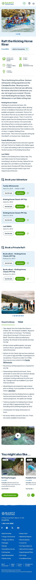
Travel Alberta (28, 571)
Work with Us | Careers (26, 549)
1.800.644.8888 (7, 523)
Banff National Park (8, 555)
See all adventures (10, 495)
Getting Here (6, 552)
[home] (7, 3)
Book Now (20, 193)
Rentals (4, 546)
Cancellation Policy (25, 558)
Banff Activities (6, 533)
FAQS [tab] (20, 322)
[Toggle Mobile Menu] (33, 4)
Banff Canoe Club (4, 564)
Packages (5, 543)
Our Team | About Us (26, 546)
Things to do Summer (8, 536)
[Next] (32, 21)
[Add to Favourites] (28, 193)
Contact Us (23, 543)
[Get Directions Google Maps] (29, 3)
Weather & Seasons (25, 536)
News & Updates (25, 540)
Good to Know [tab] (8, 322)
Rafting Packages (8, 478)
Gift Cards (23, 555)
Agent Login (13, 564)
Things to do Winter (8, 540)
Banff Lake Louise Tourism (16, 571)
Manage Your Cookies (29, 564)
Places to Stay (6, 558)
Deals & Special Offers (26, 552)
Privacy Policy (20, 564)
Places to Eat (23, 533)
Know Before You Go (8, 549)
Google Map (5, 520)
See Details (8, 193)
